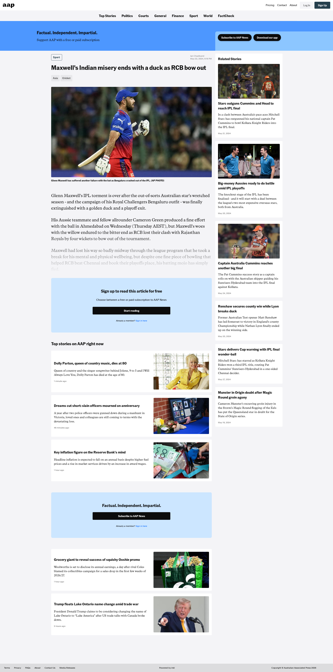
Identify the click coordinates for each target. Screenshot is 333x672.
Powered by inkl (167, 668)
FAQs (27, 668)
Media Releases (67, 668)
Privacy (17, 668)
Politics (127, 15)
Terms (7, 668)
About (293, 5)
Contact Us (50, 668)
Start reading (131, 310)
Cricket (66, 78)
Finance (178, 15)
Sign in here (141, 320)
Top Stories (107, 15)
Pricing (270, 5)
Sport (193, 15)
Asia (55, 78)
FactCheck (226, 15)
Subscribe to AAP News (234, 37)
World (207, 15)
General (160, 15)
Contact (282, 5)
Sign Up (322, 5)
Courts (143, 15)
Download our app (267, 37)
